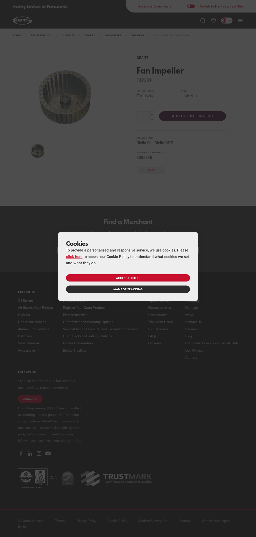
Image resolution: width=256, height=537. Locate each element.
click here (74, 256)
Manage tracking (128, 289)
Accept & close (128, 278)
